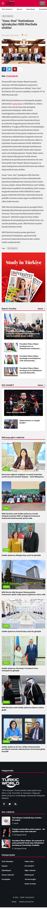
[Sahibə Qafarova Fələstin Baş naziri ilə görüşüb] (23, 614)
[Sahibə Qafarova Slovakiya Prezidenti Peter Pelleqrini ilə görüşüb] (23, 650)
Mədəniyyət (29, 875)
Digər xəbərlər (30, 870)
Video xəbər (29, 861)
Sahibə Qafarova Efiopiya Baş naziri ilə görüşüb (21, 555)
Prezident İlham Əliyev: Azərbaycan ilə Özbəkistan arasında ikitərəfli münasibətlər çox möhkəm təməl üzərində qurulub (31, 372)
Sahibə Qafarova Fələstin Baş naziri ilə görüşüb (21, 631)
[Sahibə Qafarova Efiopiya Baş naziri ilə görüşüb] (23, 537)
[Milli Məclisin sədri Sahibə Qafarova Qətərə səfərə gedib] (23, 690)
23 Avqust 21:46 (20, 848)
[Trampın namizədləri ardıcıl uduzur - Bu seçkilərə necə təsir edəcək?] (6, 832)
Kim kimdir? (29, 866)
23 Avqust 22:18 (20, 835)
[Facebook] (4, 804)
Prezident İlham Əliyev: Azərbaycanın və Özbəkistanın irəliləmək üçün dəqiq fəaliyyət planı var (30, 348)
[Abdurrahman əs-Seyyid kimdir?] (11, 424)
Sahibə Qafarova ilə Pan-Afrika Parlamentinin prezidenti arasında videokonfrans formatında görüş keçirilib (23, 749)
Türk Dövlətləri (7, 861)
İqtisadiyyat (6, 870)
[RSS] (15, 804)
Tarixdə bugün (30, 879)
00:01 (16, 823)
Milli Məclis (8, 16)
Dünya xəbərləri (8, 875)
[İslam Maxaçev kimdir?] (23, 403)
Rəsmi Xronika (30, 884)
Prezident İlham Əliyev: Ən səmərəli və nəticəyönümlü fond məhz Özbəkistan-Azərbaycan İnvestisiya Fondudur (28, 843)
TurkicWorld (12, 76)
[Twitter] (9, 804)
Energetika (6, 879)
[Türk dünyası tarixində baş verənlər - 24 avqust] (6, 821)
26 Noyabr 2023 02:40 (10, 35)
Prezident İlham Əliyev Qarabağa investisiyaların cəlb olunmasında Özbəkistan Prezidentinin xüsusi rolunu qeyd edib (30, 360)
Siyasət (6, 469)
